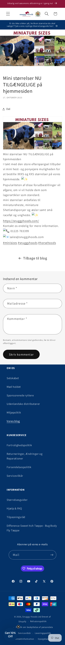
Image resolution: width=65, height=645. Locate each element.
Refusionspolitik (38, 621)
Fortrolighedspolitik (19, 445)
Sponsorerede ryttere (20, 395)
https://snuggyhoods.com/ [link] (21, 221)
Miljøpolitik (14, 412)
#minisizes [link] (10, 243)
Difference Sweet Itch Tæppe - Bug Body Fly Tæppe (32, 528)
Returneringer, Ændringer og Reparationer (24, 456)
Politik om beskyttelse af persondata (34, 627)
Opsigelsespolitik (46, 639)
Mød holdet (14, 387)
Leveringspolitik (43, 633)
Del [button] (8, 109)
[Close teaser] (18, 626)
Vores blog (13, 421)
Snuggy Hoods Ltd (31, 616)
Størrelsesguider (17, 500)
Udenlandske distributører (23, 404)
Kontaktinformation (24, 639)
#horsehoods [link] (47, 243)
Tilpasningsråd (16, 517)
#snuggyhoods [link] (28, 243)
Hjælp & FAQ (14, 508)
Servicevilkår (15, 476)
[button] (8, 13)
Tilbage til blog (35, 258)
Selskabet (13, 378)
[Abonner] (51, 555)
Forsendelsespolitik (19, 467)
